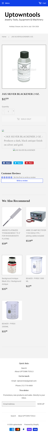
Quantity (5, 107)
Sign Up (40, 404)
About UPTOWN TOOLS (24, 371)
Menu (7, 3)
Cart (44, 3)
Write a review (22, 181)
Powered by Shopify (31, 424)
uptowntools (17, 424)
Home (4, 37)
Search (24, 368)
